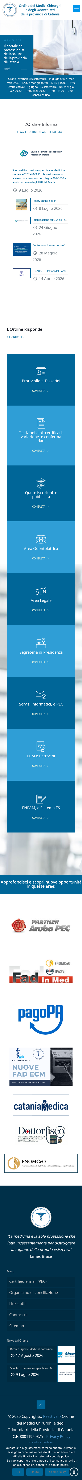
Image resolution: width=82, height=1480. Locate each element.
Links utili (17, 1304)
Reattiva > (52, 1417)
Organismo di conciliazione (33, 1293)
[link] (76, 8)
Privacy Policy (58, 1437)
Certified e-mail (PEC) (27, 1282)
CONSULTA (39, 391)
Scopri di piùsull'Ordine (7, 68)
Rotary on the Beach (44, 201)
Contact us (18, 1315)
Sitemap (16, 1326)
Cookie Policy (57, 1471)
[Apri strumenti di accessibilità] (74, 1472)
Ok (18, 1471)
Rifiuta (34, 1471)
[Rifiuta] (77, 1461)
